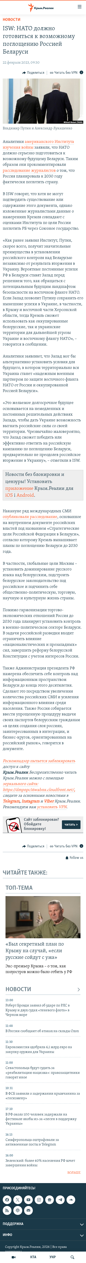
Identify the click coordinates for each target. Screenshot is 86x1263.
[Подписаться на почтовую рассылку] (28, 1210)
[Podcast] (17, 1210)
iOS (9, 495)
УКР (53, 1257)
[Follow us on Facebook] (7, 1199)
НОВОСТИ (18, 990)
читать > (71, 825)
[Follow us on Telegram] (60, 1199)
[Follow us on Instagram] (39, 1199)
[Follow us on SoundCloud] (71, 1199)
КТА (33, 1257)
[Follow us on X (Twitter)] (17, 1199)
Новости (11, 20)
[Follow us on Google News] (49, 1199)
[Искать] (72, 1257)
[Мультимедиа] (13, 1257)
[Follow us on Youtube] (28, 1199)
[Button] (33, 73)
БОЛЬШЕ (73, 1173)
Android (25, 495)
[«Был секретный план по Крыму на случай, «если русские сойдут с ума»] (43, 917)
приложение (19, 488)
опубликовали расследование (30, 517)
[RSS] (7, 1210)
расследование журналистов (29, 171)
